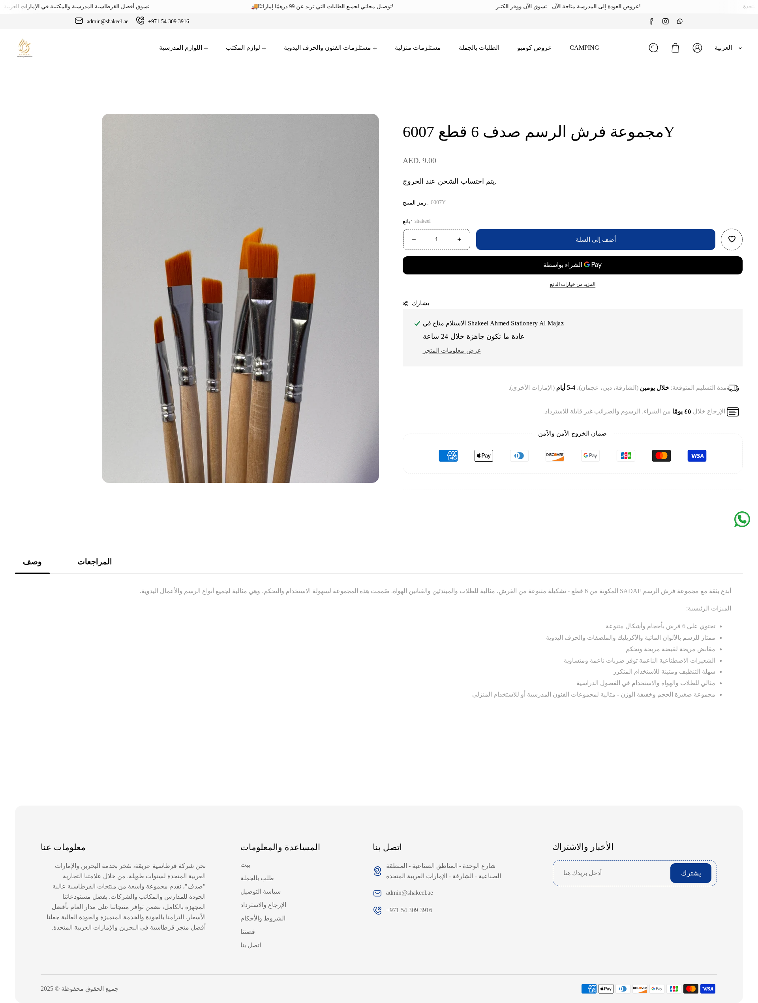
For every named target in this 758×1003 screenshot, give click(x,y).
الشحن (448, 181)
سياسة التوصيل (260, 891)
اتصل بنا (250, 945)
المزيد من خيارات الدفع (573, 284)
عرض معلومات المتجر (452, 350)
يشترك (691, 873)
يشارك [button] (421, 303)
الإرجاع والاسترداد (263, 905)
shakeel (423, 221)
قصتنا (247, 931)
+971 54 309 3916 (409, 910)
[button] (675, 48)
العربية (723, 47)
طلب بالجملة (257, 878)
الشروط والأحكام (262, 918)
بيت (245, 864)
